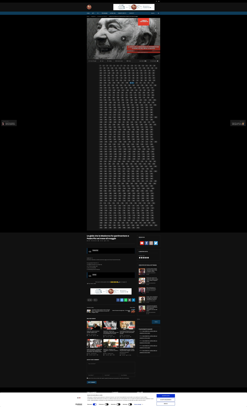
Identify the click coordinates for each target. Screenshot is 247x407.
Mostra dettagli (137, 404)
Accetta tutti (165, 395)
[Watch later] (156, 1)
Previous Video (90, 307)
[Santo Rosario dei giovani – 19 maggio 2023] (133, 311)
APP (93, 13)
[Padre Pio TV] (89, 7)
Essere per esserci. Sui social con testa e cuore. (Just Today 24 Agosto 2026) (152, 279)
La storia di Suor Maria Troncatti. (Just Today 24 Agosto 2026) (151, 270)
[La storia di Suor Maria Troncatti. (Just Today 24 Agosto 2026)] (142, 271)
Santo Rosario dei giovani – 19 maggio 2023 (121, 311)
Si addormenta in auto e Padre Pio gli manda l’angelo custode (127, 350)
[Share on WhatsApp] (125, 300)
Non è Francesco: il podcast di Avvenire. (151, 288)
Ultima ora (113, 13)
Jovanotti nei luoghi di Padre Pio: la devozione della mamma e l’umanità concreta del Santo (151, 308)
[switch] (107, 404)
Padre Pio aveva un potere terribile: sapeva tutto (93, 332)
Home (88, 13)
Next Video (132, 307)
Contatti (131, 13)
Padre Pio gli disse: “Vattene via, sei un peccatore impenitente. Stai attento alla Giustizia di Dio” (94, 350)
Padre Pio (95, 250)
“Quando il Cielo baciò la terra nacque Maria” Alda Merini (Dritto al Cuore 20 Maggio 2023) (101, 311)
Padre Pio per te (122, 13)
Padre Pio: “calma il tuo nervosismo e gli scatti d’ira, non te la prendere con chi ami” (111, 332)
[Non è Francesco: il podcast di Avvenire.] (142, 290)
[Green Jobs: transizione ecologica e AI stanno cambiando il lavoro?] (142, 300)
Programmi (104, 13)
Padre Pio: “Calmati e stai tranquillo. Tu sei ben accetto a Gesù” (110, 350)
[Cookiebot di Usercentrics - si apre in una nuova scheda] (78, 404)
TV (97, 13)
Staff (89, 240)
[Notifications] (159, 1)
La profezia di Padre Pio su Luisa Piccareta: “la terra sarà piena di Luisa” (127, 332)
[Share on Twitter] (121, 300)
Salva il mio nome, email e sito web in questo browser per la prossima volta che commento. (108, 378)
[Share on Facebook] (118, 300)
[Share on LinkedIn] (133, 300)
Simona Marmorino (125, 352)
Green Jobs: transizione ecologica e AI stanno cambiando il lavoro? (152, 298)
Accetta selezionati (165, 399)
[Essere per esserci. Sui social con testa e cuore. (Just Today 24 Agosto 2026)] (142, 281)
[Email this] (129, 300)
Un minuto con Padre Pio (102, 16)
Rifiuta (166, 403)
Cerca (138, 319)
